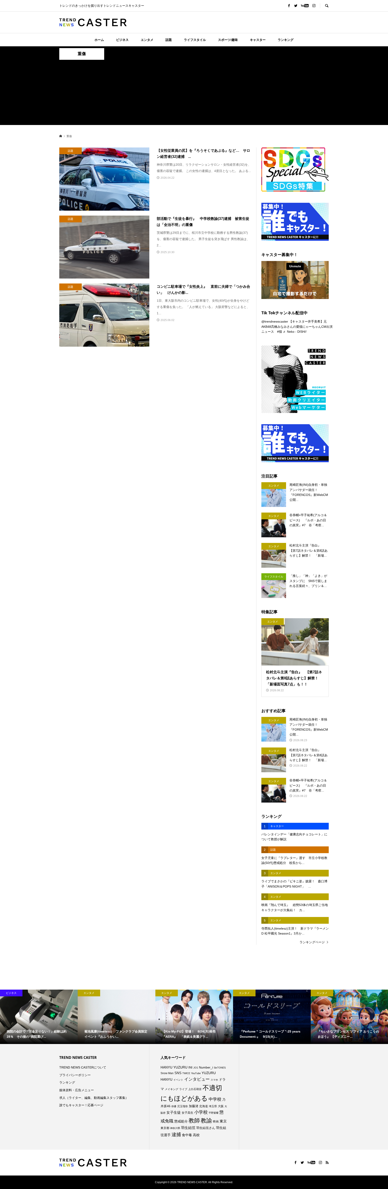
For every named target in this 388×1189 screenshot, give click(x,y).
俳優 (173, 1106)
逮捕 (176, 1134)
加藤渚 (193, 1106)
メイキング (171, 1089)
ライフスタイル (195, 40)
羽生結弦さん (205, 1128)
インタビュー (197, 1079)
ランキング (285, 40)
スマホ (214, 1079)
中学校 (215, 1099)
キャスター (258, 40)
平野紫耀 (213, 1112)
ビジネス (122, 40)
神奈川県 (175, 1128)
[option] (39, 1017)
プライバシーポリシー (75, 1075)
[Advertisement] (194, 93)
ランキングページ (312, 942)
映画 (216, 1121)
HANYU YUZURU (174, 1067)
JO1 (195, 1067)
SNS (177, 1073)
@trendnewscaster (274, 321)
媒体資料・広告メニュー (76, 1090)
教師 (194, 1120)
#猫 (279, 331)
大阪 (221, 1106)
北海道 (203, 1106)
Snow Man (167, 1073)
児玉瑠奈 (182, 1106)
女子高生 (187, 1112)
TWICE (186, 1073)
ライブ (183, 1089)
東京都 (165, 1128)
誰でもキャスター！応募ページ (81, 1105)
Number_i (206, 1067)
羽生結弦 (188, 1128)
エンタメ (147, 40)
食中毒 (187, 1135)
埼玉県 (213, 1106)
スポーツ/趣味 (228, 40)
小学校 (201, 1112)
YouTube (196, 1073)
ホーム (99, 40)
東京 (223, 1121)
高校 (196, 1135)
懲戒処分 (181, 1121)
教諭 (206, 1121)
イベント (178, 1079)
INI (190, 1067)
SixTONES (220, 1067)
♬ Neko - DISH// (294, 331)
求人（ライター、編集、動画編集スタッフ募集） (93, 1098)
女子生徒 (173, 1112)
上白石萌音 (195, 1089)
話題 (168, 40)
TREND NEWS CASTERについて (82, 1067)
